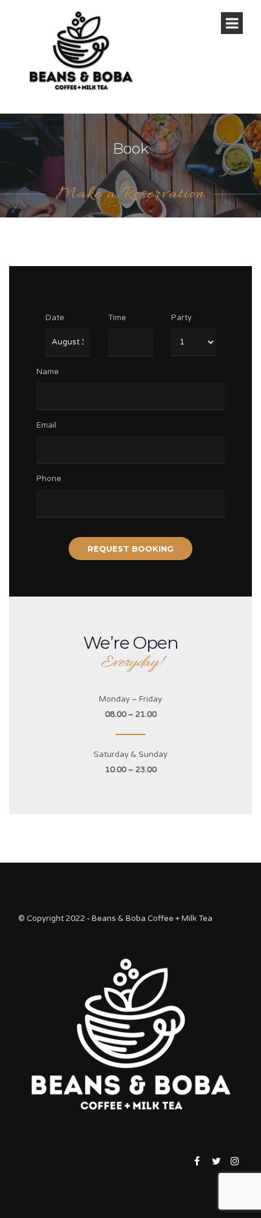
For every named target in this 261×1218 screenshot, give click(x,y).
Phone (48, 479)
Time (117, 318)
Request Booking (130, 548)
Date (55, 318)
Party (181, 318)
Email (46, 425)
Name (47, 372)
